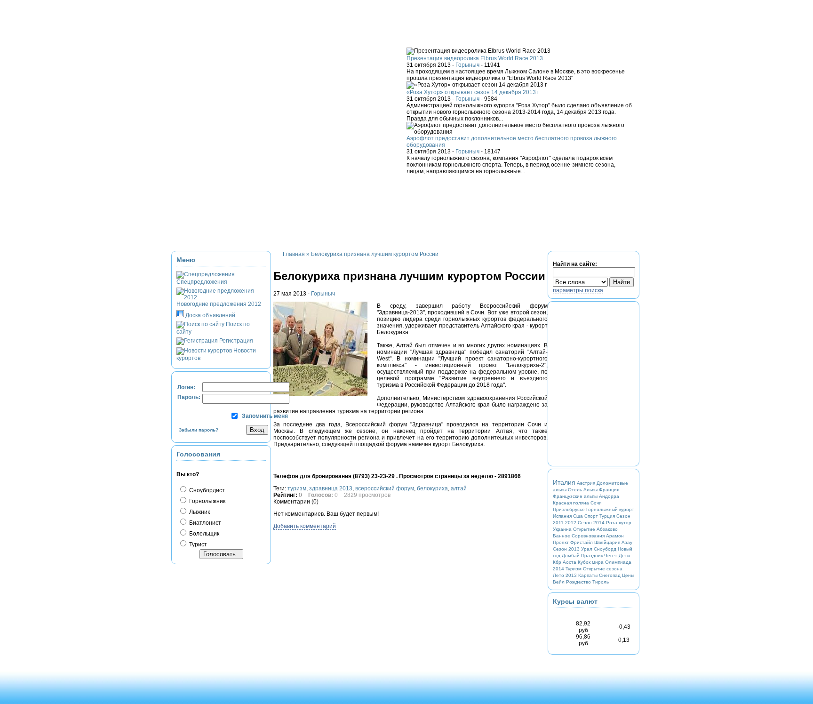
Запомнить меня (265, 416)
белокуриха (432, 488)
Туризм (574, 568)
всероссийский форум (384, 488)
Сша (578, 516)
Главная (294, 254)
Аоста (569, 562)
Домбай (571, 555)
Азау (627, 542)
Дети (624, 555)
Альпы (590, 489)
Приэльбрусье (569, 509)
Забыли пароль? (198, 429)
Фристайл (581, 542)
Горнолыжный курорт (610, 509)
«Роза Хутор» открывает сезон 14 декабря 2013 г (472, 92)
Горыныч (467, 65)
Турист (197, 544)
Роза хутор (618, 522)
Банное (561, 535)
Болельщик (203, 533)
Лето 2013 (565, 575)
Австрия (586, 483)
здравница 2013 (330, 488)
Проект (561, 542)
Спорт (591, 516)
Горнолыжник (206, 501)
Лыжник (199, 512)
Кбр (557, 562)
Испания (562, 516)
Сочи (596, 502)
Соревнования (588, 535)
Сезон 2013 (566, 549)
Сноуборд (605, 549)
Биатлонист (204, 523)
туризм (296, 488)
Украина (562, 529)
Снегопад (610, 575)
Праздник (592, 555)
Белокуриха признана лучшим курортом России (374, 254)
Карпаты (588, 575)
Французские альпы (575, 496)
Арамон (615, 535)
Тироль (600, 581)
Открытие (584, 529)
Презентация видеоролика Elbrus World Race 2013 (474, 58)
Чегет (610, 555)
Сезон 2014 (591, 522)
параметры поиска (578, 290)
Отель (575, 489)
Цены (628, 575)
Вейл (559, 581)
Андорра (609, 496)
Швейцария (607, 542)
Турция (607, 516)
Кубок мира (591, 562)
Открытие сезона (602, 568)
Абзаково (607, 529)
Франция (609, 489)
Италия (564, 482)
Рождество (578, 581)
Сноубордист (206, 490)
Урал (586, 549)
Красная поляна (571, 502)
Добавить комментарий (304, 526)
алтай (459, 488)
